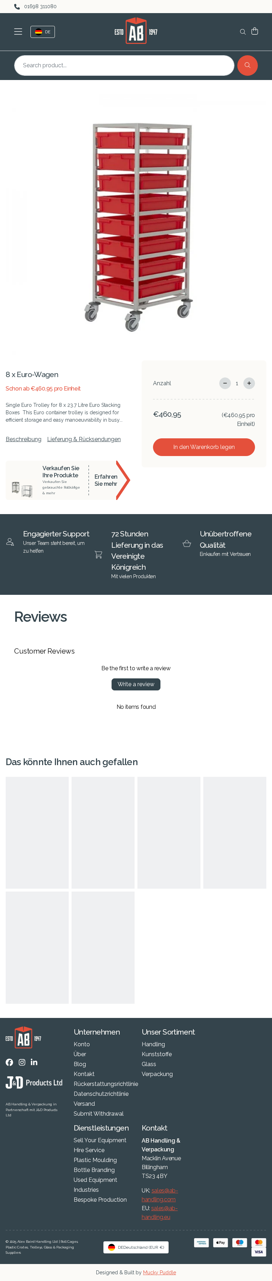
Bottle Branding (94, 1170)
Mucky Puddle (159, 1272)
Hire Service (89, 1150)
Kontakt (84, 1074)
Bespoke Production (100, 1200)
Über (80, 1054)
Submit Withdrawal (99, 1114)
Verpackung (157, 1074)
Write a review (136, 684)
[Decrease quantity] (225, 383)
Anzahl (162, 383)
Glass (149, 1064)
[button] (19, 31)
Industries (86, 1190)
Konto (82, 1044)
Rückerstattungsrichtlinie (106, 1084)
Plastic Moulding (95, 1160)
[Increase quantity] (249, 383)
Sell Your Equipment (100, 1140)
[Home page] (136, 30)
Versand (84, 1104)
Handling (153, 1044)
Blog (80, 1064)
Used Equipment (95, 1180)
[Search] (247, 65)
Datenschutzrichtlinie (101, 1094)
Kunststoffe (157, 1054)
